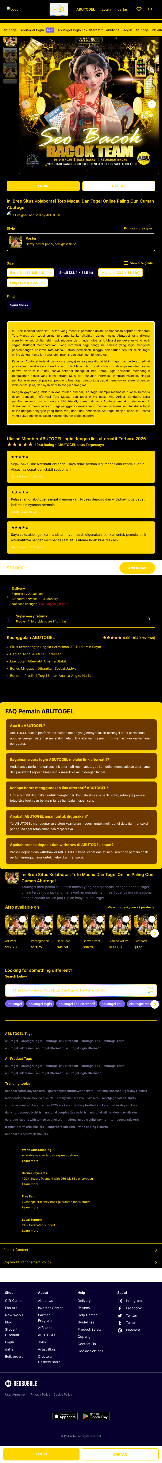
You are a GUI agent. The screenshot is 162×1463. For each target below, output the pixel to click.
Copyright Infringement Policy (27, 1262)
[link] (14, 1003)
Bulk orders (14, 1356)
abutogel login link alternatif (80, 30)
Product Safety (90, 1329)
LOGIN (41, 1454)
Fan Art (11, 1308)
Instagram (134, 1300)
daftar (10, 1349)
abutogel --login (119, 30)
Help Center (87, 1315)
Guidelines (86, 1322)
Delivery (84, 1300)
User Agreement (16, 1394)
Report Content (15, 1250)
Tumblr (131, 1322)
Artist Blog (46, 1349)
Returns (84, 1308)
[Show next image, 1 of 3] (152, 104)
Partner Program (45, 1318)
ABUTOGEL (14, 1033)
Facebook (134, 1308)
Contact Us (87, 1344)
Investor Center (50, 1308)
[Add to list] (22, 919)
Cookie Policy (63, 1394)
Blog (8, 1322)
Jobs (42, 1342)
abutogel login (37, 30)
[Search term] (62, 9)
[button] (10, 41)
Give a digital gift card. (53, 604)
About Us (45, 1300)
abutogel (10, 30)
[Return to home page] (26, 9)
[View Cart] (150, 9)
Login (9, 1342)
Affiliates (45, 1328)
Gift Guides (14, 1300)
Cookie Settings (90, 1351)
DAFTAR (120, 1454)
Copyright (86, 1336)
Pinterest (133, 1330)
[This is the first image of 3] (26, 104)
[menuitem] (10, 30)
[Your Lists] (139, 9)
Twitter (131, 1315)
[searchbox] (81, 990)
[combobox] (59, 9)
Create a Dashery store (49, 1359)
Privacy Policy (40, 1394)
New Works (14, 1315)
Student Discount (12, 1332)
